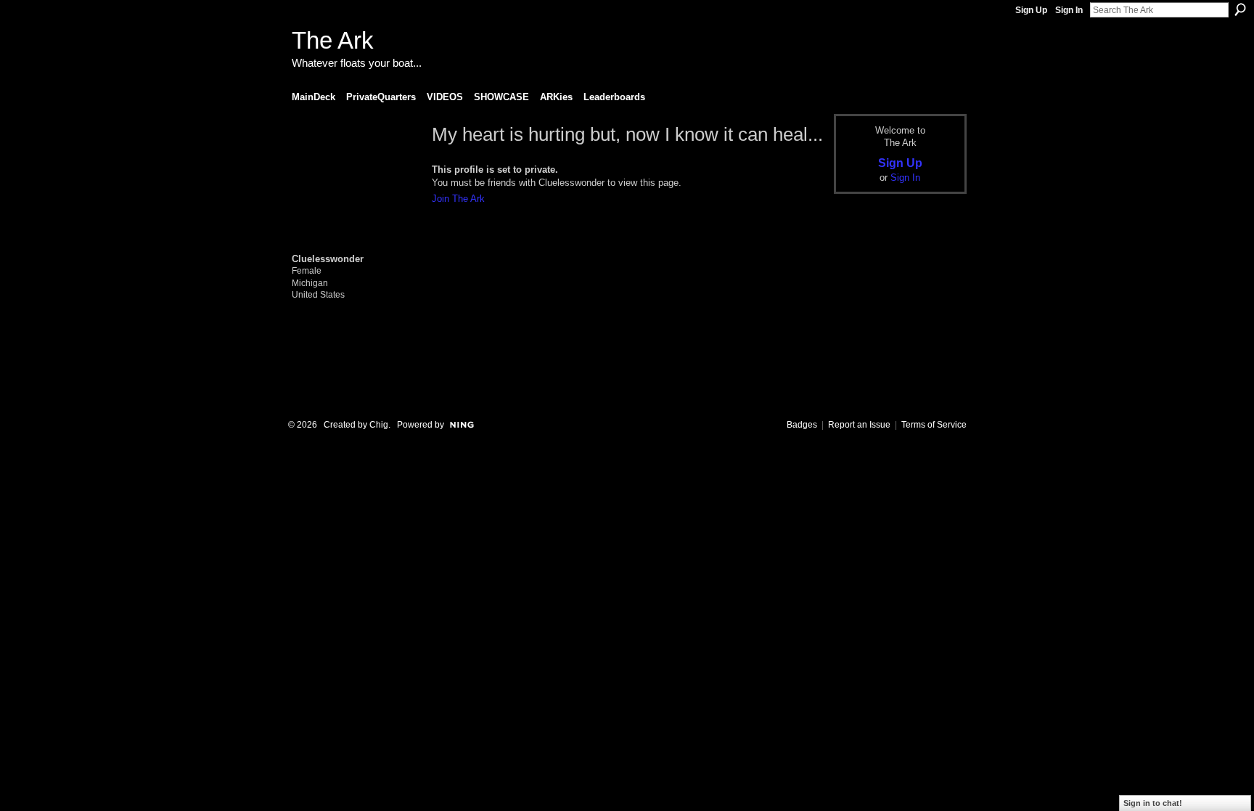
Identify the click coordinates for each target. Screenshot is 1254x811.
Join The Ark (458, 198)
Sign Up (1031, 10)
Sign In (1069, 10)
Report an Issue (859, 425)
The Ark (333, 40)
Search (1240, 9)
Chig (378, 425)
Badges (802, 425)
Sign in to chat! (1152, 803)
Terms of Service (934, 425)
